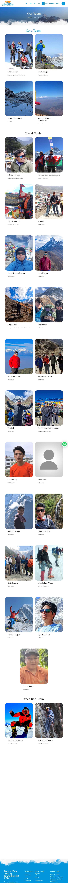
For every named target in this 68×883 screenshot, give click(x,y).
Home (30, 17)
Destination (39, 880)
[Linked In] (34, 3)
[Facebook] (26, 3)
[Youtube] (30, 3)
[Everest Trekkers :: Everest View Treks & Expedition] (7, 3)
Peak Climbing (28, 879)
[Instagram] (39, 3)
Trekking (27, 875)
